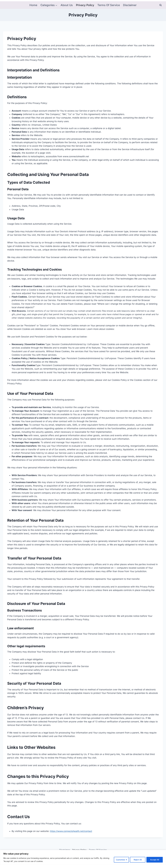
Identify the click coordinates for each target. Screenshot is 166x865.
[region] (83, 857)
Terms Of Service (108, 5)
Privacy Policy (85, 5)
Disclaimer (130, 5)
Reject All (138, 860)
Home (33, 5)
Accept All (154, 860)
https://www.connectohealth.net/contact (71, 831)
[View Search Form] (160, 5)
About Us (67, 5)
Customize (120, 860)
